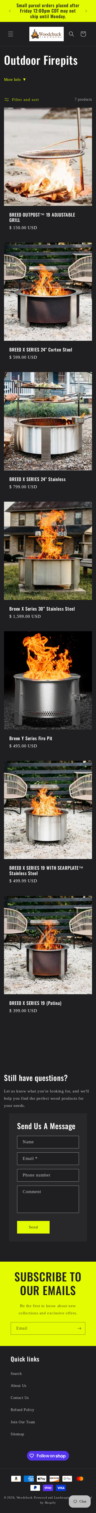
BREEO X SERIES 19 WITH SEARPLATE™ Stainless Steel (46, 870)
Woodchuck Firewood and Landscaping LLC (48, 1497)
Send (33, 1227)
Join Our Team (23, 1422)
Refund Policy (22, 1410)
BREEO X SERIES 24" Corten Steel (40, 349)
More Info (15, 79)
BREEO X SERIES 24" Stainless (37, 479)
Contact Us (20, 1398)
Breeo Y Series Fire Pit (31, 738)
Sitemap (17, 1434)
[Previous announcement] (10, 11)
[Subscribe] (79, 1328)
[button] (11, 34)
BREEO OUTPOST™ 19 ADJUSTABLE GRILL (42, 217)
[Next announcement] (86, 11)
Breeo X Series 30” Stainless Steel (42, 608)
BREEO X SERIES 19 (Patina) (35, 1002)
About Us (18, 1386)
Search (16, 1374)
